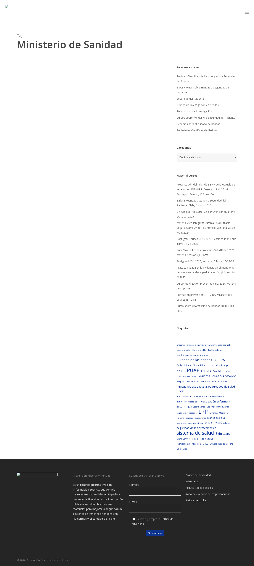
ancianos (181, 345)
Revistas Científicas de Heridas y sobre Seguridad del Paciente (206, 78)
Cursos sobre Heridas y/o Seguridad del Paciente (206, 117)
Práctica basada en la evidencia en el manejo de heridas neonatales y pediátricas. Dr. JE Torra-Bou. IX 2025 (207, 272)
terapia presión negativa (201, 438)
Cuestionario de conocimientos (192, 355)
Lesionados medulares (218, 406)
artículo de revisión (196, 345)
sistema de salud (195, 432)
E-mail (133, 502)
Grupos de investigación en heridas (198, 105)
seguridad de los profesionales (196, 428)
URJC (179, 449)
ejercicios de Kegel (219, 365)
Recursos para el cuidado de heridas (198, 124)
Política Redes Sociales (199, 487)
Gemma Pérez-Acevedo (216, 376)
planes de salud (216, 417)
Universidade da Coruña (221, 444)
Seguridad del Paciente (190, 98)
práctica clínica (195, 423)
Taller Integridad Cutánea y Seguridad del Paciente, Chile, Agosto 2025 (201, 203)
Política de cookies (196, 500)
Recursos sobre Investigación (194, 111)
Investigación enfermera (214, 401)
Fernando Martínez (186, 376)
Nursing (180, 418)
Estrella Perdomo (221, 371)
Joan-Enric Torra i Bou (45, 166)
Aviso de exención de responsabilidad (207, 494)
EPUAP (192, 370)
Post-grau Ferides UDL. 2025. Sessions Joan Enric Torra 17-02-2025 (206, 241)
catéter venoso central (219, 345)
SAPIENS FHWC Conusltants (217, 423)
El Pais (179, 371)
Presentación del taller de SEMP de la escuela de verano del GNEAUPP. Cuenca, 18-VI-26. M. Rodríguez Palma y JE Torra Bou (206, 189)
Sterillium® (182, 438)
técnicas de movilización (189, 444)
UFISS (205, 444)
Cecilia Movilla (184, 350)
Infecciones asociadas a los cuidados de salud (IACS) (206, 389)
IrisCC (179, 406)
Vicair (185, 449)
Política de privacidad (198, 475)
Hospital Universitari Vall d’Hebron (193, 381)
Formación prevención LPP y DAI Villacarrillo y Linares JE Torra (204, 297)
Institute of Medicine (187, 401)
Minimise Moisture (219, 413)
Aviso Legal (192, 481)
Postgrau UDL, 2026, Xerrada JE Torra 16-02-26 (205, 261)
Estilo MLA (206, 371)
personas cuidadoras (196, 418)
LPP (203, 411)
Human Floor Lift (220, 381)
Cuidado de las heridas (194, 360)
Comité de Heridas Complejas (206, 350)
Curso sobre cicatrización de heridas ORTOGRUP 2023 (206, 308)
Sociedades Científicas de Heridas (197, 130)
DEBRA (219, 359)
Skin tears (223, 433)
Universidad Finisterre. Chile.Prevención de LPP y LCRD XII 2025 (206, 214)
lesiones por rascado (187, 413)
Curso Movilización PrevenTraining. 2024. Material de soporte (207, 286)
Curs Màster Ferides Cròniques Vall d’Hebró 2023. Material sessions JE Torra (206, 252)
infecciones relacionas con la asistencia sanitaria (200, 396)
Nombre (134, 484)
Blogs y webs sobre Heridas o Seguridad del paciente (203, 90)
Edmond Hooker (200, 365)
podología (181, 423)
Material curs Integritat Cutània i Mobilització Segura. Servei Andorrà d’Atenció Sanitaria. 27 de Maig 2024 (206, 227)
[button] (247, 13)
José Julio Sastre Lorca (194, 406)
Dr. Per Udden (184, 365)
